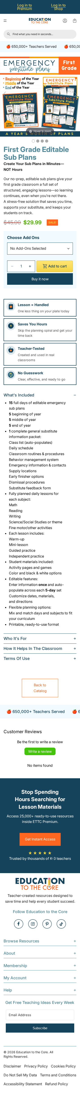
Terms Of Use (17, 658)
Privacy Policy (36, 1066)
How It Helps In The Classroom (33, 648)
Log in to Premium (24, 6)
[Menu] (5, 21)
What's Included (19, 395)
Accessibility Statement (23, 1084)
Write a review (40, 751)
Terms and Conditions (58, 1075)
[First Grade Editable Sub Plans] (33, 141)
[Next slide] (75, 94)
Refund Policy (56, 1084)
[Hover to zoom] (40, 96)
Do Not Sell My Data (20, 1075)
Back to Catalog (40, 688)
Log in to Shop (58, 6)
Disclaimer (12, 1066)
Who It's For (15, 638)
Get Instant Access (40, 839)
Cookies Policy (63, 1066)
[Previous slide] (4, 94)
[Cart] (75, 21)
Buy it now (40, 279)
